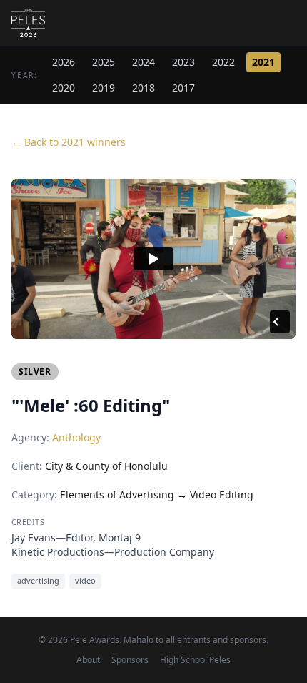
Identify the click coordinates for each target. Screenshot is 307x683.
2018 (143, 87)
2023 (183, 62)
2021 (263, 62)
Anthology (76, 437)
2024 (143, 62)
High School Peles (195, 660)
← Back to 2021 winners (68, 142)
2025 (103, 62)
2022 (223, 62)
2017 (183, 87)
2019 (103, 87)
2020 (63, 87)
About (88, 660)
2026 (63, 62)
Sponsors (130, 660)
